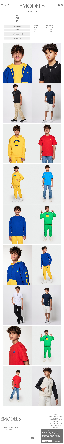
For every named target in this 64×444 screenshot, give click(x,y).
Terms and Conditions (10, 427)
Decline (57, 441)
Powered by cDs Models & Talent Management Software (32, 442)
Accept (47, 441)
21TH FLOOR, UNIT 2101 (55, 423)
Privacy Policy (10, 429)
